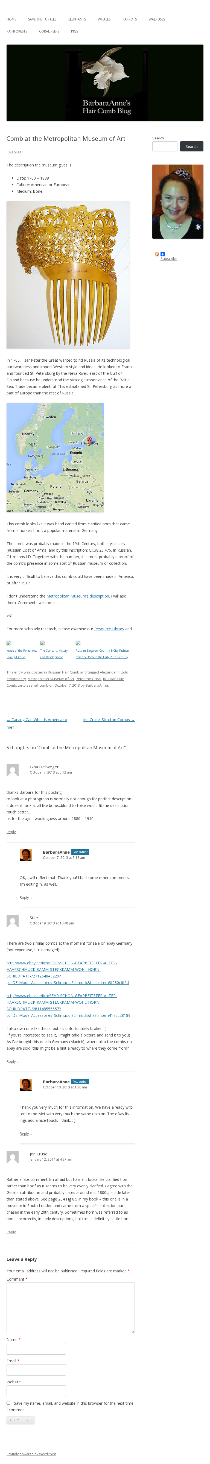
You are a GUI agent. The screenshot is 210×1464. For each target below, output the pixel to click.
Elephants (77, 19)
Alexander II (109, 672)
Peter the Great (88, 678)
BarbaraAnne (97, 685)
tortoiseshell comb (33, 685)
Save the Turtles (42, 19)
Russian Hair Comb (63, 672)
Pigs (74, 31)
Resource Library (109, 628)
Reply (11, 831)
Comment (17, 1279)
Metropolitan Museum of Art (51, 678)
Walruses (157, 19)
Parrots (129, 19)
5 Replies (14, 152)
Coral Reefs (49, 31)
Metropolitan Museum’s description (77, 596)
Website (14, 1381)
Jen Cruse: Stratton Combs (109, 719)
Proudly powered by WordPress (31, 1454)
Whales (104, 19)
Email (13, 1360)
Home (11, 19)
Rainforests (17, 31)
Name (14, 1339)
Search (158, 138)
